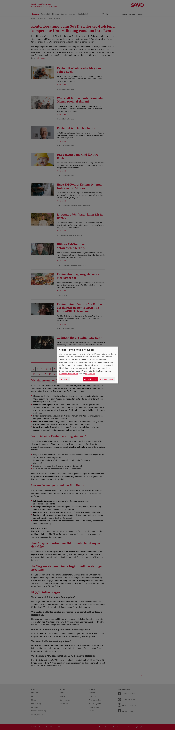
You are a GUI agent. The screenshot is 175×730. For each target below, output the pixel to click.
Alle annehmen (106, 379)
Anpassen (65, 379)
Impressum (90, 373)
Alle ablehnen (90, 379)
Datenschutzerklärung (68, 373)
